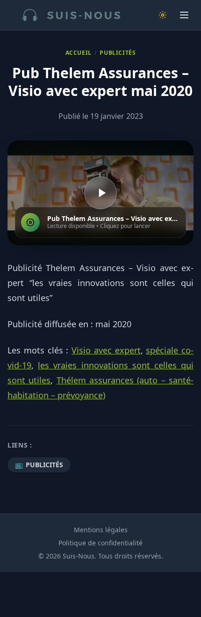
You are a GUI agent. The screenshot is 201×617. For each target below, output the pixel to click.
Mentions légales (101, 529)
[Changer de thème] (162, 15)
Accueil (78, 53)
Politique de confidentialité (100, 542)
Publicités (118, 53)
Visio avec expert (106, 350)
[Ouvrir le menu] (184, 15)
